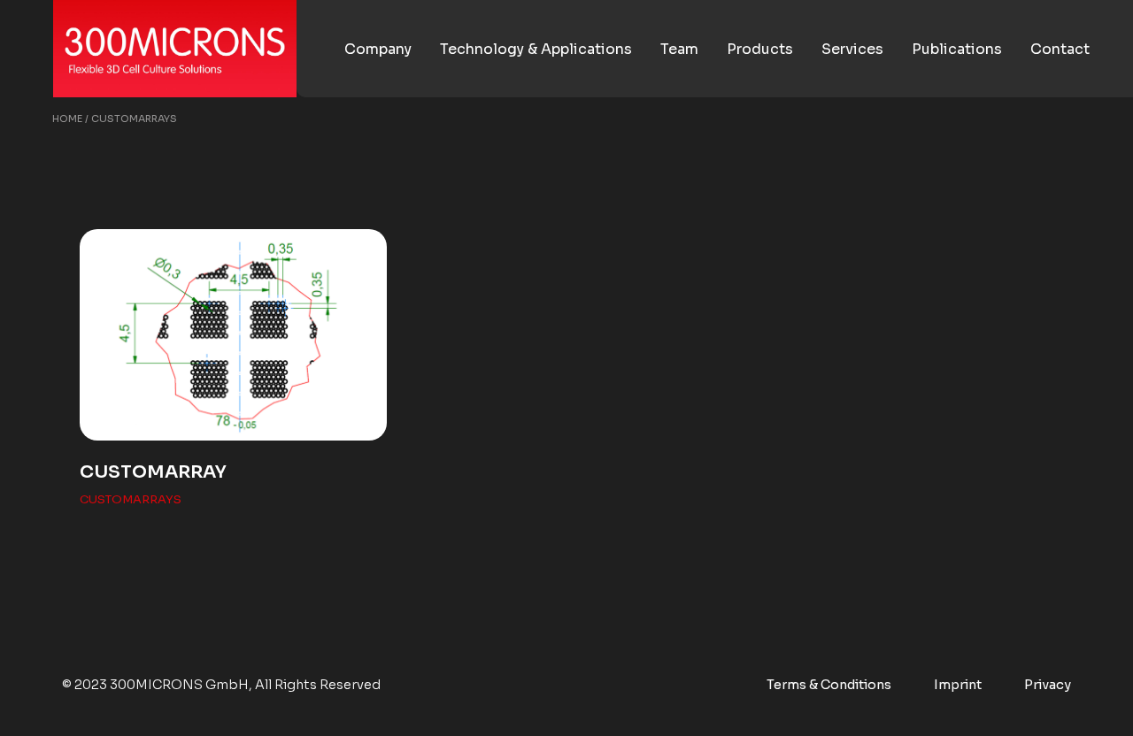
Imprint (958, 685)
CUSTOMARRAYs (130, 499)
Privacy (1047, 685)
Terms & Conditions (829, 685)
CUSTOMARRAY (153, 472)
